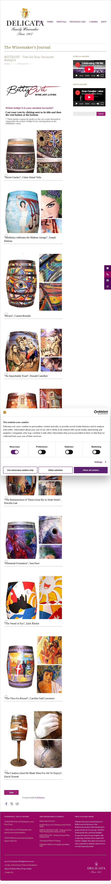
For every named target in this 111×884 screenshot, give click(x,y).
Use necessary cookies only (20, 470)
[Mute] (98, 75)
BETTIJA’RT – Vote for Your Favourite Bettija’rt (29, 58)
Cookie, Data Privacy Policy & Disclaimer (21, 865)
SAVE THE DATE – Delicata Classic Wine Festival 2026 (55, 836)
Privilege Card (78, 22)
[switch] (42, 452)
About (40, 22)
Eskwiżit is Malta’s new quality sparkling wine (54, 845)
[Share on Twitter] (12, 804)
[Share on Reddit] (17, 804)
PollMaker (40, 797)
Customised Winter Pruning (50, 841)
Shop (103, 22)
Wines (50, 22)
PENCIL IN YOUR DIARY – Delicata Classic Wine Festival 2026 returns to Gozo (55, 831)
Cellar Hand (13, 64)
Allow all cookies (91, 470)
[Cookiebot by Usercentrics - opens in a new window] (96, 412)
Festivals (61, 22)
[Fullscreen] (102, 75)
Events (30, 64)
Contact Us (9, 872)
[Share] (6, 804)
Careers (93, 22)
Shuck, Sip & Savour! (47, 821)
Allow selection (55, 470)
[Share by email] (28, 804)
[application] (89, 69)
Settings (98, 462)
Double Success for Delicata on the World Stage (55, 826)
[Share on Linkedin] (22, 804)
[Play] (76, 75)
